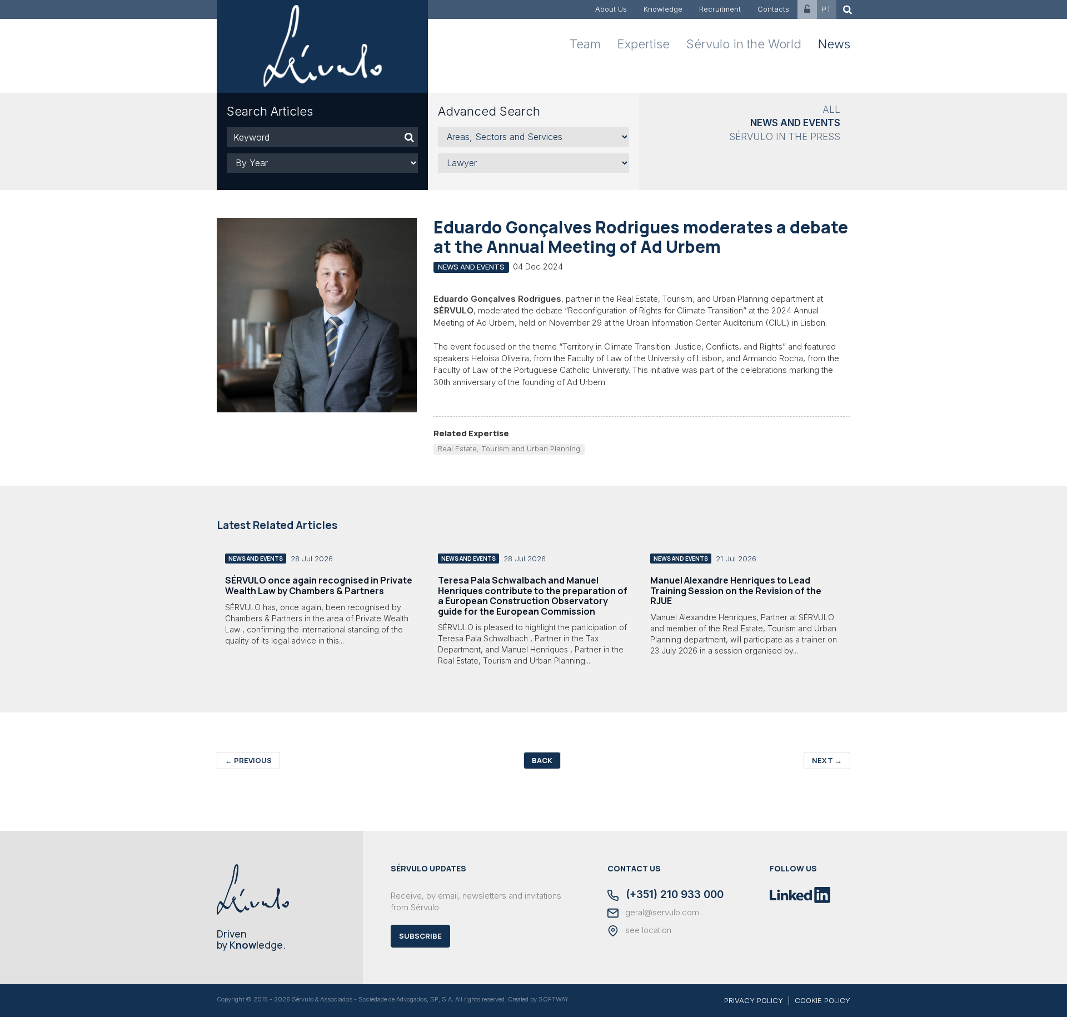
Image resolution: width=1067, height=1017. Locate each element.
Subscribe (420, 936)
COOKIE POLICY (822, 1000)
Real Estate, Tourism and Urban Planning (509, 448)
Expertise (643, 44)
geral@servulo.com (661, 913)
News (834, 44)
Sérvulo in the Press (784, 136)
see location (647, 930)
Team (585, 44)
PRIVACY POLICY (753, 1000)
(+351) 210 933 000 (673, 895)
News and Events (795, 122)
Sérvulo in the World (743, 44)
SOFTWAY (554, 999)
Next (827, 760)
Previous (248, 760)
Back (542, 760)
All (831, 109)
